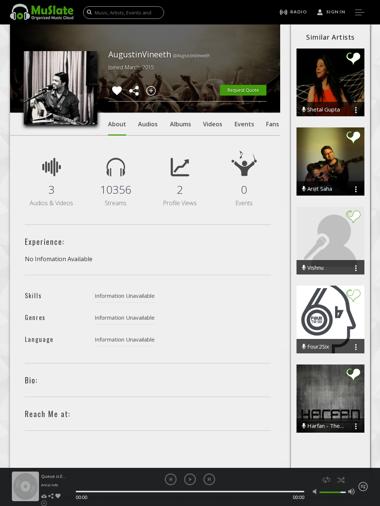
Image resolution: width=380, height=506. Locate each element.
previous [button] (171, 479)
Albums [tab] (180, 124)
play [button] (190, 479)
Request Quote (243, 90)
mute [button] (316, 491)
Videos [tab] (212, 124)
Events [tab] (244, 124)
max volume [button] (351, 491)
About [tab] (117, 124)
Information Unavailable (125, 295)
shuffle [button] (340, 480)
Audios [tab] (148, 124)
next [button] (209, 479)
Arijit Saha (319, 189)
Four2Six (317, 346)
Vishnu (315, 267)
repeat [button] (326, 480)
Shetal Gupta (323, 109)
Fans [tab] (272, 124)
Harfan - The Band (325, 426)
